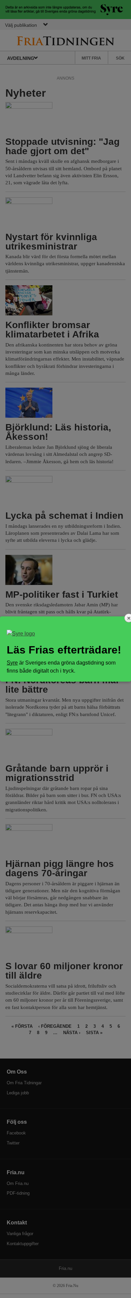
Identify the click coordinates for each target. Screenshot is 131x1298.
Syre (12, 663)
